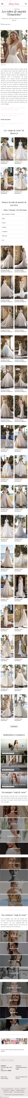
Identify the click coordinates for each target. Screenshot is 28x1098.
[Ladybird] (14, 900)
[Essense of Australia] (14, 836)
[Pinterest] (7, 1)
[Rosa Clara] (14, 888)
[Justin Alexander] (14, 863)
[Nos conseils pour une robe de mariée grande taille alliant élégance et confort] (14, 747)
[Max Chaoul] (14, 1013)
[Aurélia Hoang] (14, 949)
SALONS (18, 1078)
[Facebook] (1, 1)
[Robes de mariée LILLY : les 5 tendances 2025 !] (14, 763)
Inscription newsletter (8, 1092)
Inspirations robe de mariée (8, 753)
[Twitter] (10, 1)
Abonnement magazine (19, 1092)
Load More (14, 726)
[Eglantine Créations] (14, 849)
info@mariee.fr (4, 1070)
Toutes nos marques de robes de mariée (14, 910)
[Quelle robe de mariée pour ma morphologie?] (14, 780)
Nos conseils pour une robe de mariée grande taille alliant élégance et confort (14, 750)
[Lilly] (14, 876)
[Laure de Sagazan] (14, 973)
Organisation (6, 1090)
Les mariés (16, 1088)
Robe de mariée (9, 9)
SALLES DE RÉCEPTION (21, 1077)
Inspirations (22, 1088)
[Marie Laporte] (14, 1000)
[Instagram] (4, 1)
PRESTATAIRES (4, 1078)
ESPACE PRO (4, 1077)
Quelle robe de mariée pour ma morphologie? (14, 784)
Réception (12, 1090)
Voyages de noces (20, 1090)
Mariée (2, 9)
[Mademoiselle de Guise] (14, 988)
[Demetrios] (14, 812)
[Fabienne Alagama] (14, 961)
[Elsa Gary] (14, 824)
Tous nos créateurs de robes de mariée (14, 1034)
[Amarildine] (14, 936)
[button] (26, 4)
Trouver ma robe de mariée (7, 1088)
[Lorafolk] (14, 1025)
